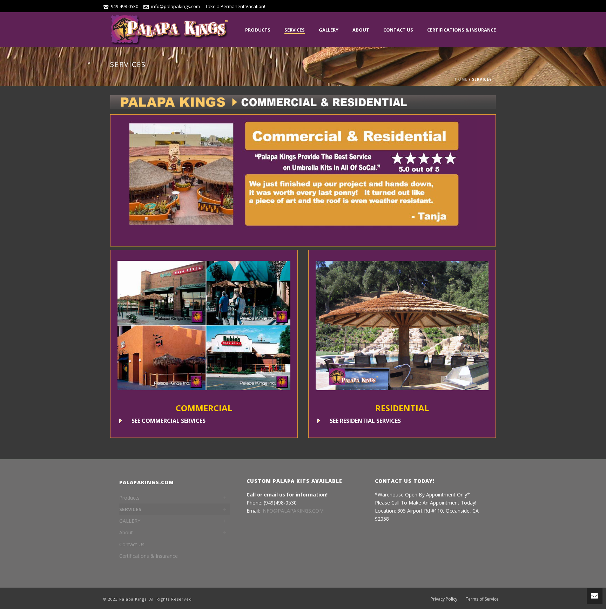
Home (461, 79)
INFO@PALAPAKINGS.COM (292, 510)
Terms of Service (482, 599)
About (360, 30)
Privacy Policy (444, 599)
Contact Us (398, 30)
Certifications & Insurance (461, 30)
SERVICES (294, 30)
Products (257, 30)
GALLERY (328, 30)
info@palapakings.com (175, 6)
